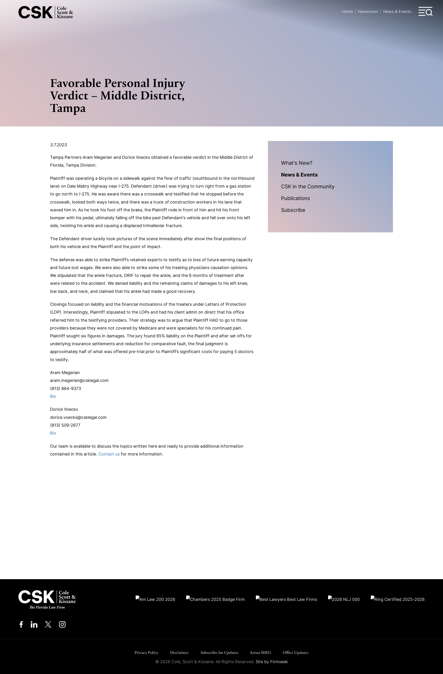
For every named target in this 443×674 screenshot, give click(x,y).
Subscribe (293, 210)
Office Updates (295, 652)
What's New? (296, 163)
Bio (53, 396)
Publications (295, 198)
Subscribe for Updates (219, 652)
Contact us (109, 454)
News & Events (397, 11)
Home (347, 11)
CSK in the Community (308, 186)
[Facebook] (21, 625)
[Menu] (426, 11)
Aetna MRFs (260, 652)
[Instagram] (62, 625)
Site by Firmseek (272, 661)
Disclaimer (179, 652)
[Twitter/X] (48, 625)
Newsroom (368, 11)
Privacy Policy (147, 652)
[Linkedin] (34, 625)
